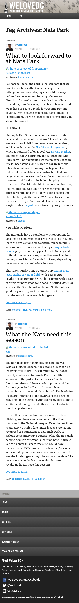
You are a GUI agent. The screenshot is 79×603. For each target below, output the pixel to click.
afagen (21, 221)
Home (9, 16)
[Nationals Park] (23, 212)
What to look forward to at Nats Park (38, 58)
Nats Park (46, 309)
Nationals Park (14, 216)
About (5, 512)
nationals (34, 309)
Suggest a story (10, 541)
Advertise (7, 532)
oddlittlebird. (25, 356)
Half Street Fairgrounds (51, 147)
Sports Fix (10, 40)
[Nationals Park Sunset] (27, 68)
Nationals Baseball (22, 479)
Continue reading (18, 302)
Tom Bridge (22, 45)
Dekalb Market (60, 151)
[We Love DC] (41, 7)
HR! (8, 352)
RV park (29, 205)
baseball (17, 309)
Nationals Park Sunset (18, 73)
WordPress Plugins (40, 597)
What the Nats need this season (38, 337)
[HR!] (27, 347)
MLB (25, 309)
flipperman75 (25, 77)
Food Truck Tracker (13, 551)
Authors (6, 522)
